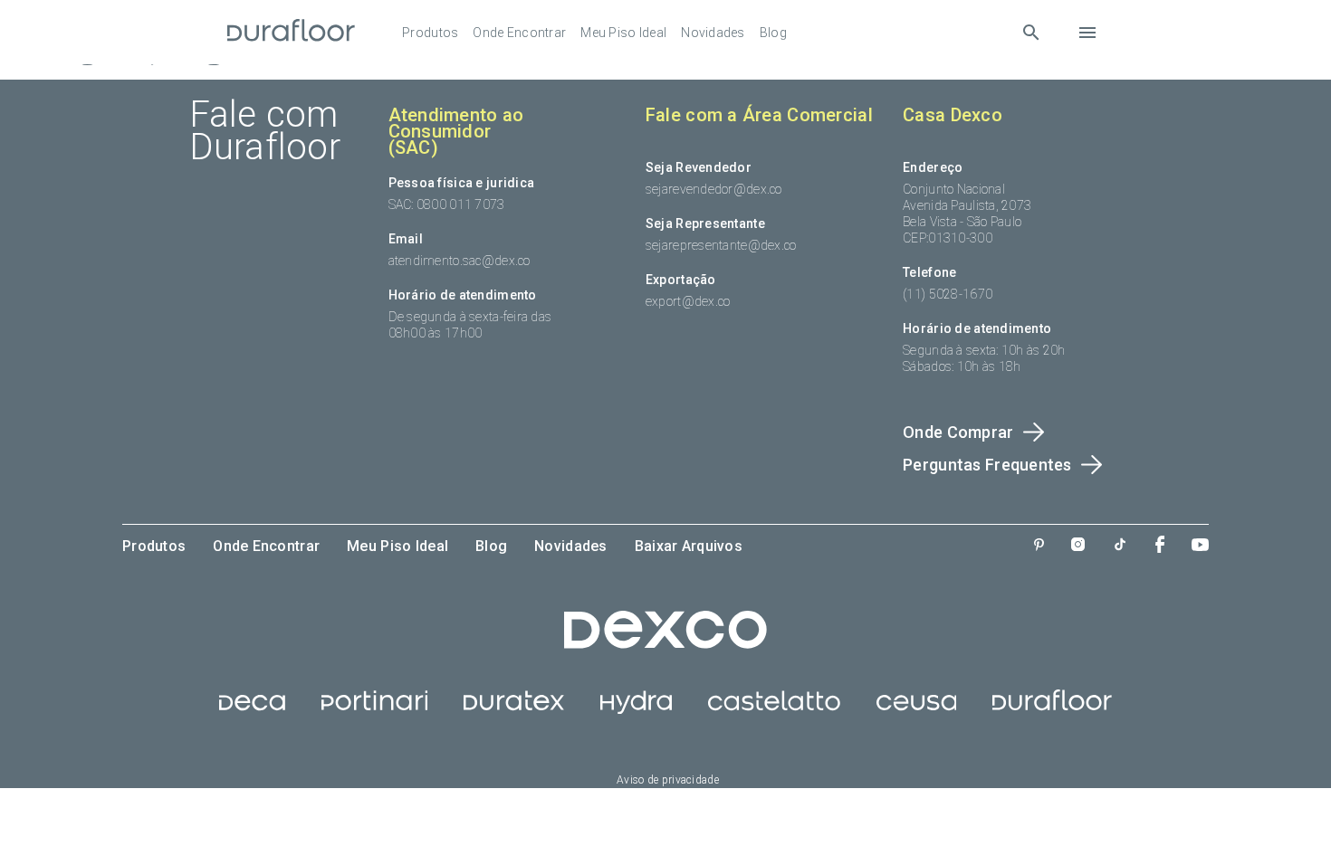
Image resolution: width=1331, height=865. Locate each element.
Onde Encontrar (519, 32)
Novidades (713, 32)
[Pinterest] (1039, 546)
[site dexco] (665, 644)
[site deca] (252, 709)
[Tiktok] (1120, 546)
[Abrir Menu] (1087, 32)
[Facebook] (1159, 546)
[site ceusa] (916, 709)
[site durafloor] (1052, 709)
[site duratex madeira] (514, 709)
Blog (773, 32)
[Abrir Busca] (1031, 32)
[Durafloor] (291, 32)
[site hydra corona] (636, 709)
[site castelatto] (774, 709)
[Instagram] (1078, 546)
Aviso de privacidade (668, 780)
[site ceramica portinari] (374, 709)
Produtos (430, 32)
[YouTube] (1200, 546)
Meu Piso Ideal (623, 32)
